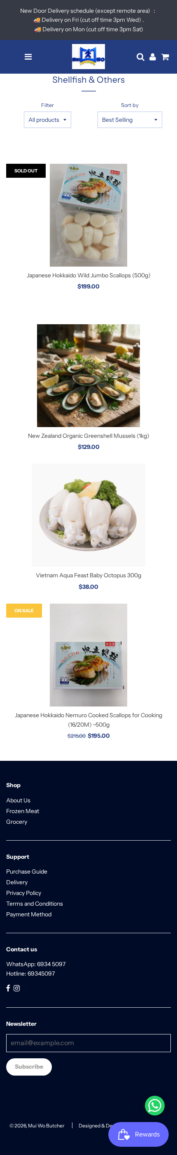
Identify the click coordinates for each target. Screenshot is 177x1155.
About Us (18, 800)
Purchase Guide (26, 871)
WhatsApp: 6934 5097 (35, 964)
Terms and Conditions (34, 903)
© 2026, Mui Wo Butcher (37, 1125)
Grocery (16, 821)
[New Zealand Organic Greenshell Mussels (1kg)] (88, 375)
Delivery (17, 882)
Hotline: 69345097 (30, 973)
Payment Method (28, 914)
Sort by (130, 105)
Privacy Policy (23, 893)
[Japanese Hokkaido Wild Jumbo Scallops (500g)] (88, 215)
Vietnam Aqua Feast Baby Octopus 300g (88, 575)
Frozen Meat (22, 811)
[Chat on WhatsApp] (155, 1105)
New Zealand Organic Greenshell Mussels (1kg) (88, 435)
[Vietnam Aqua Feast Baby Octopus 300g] (88, 515)
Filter (47, 105)
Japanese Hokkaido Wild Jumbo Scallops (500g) (89, 275)
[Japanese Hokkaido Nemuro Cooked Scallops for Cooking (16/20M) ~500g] (88, 655)
